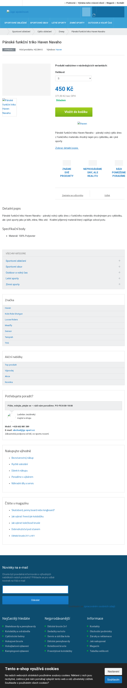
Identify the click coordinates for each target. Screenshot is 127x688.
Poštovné (71, 3)
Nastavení (113, 671)
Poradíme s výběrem (22, 477)
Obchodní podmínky (101, 631)
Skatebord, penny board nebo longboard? (33, 510)
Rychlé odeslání (20, 464)
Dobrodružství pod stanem (26, 529)
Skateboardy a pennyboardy (20, 626)
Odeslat (35, 600)
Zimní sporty (13, 284)
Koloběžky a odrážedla (17, 631)
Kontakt (120, 3)
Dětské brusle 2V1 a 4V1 (23, 536)
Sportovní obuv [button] (39, 23)
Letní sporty (12, 278)
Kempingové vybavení (17, 651)
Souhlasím (113, 679)
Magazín (110, 3)
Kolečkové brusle (56, 646)
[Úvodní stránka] (17, 11)
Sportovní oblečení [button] (15, 23)
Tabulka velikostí (99, 651)
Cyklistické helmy (14, 636)
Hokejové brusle (14, 641)
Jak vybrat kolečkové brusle (26, 523)
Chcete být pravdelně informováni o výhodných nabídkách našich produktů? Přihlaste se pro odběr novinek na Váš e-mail (28, 573)
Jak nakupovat (98, 641)
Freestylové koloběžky (59, 651)
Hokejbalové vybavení (17, 646)
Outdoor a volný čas (17, 272)
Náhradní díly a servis (23, 483)
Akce (7, 376)
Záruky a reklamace (101, 636)
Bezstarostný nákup (23, 458)
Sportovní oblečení (16, 260)
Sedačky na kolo (56, 631)
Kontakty (95, 626)
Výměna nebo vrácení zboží (91, 3)
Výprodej (9, 370)
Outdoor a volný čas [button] (100, 23)
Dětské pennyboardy (58, 641)
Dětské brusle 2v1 (57, 626)
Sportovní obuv (14, 266)
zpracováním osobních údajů (99, 606)
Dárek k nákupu (20, 470)
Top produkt (11, 365)
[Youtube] (19, 3)
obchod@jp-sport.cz (23, 430)
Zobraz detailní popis (67, 148)
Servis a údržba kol (57, 636)
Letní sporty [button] (59, 23)
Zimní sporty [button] (77, 23)
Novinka (9, 382)
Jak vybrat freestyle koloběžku (28, 516)
